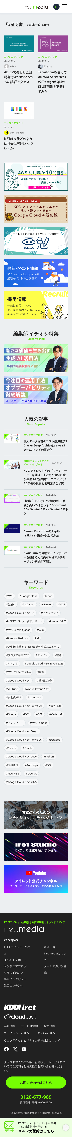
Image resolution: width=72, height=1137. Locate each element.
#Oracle (27, 748)
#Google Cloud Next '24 (20, 613)
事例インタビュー (15, 979)
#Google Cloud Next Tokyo (22, 731)
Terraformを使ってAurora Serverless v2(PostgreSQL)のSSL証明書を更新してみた (52, 82)
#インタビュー (14, 723)
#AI (37, 638)
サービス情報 (29, 1026)
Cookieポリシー (48, 1033)
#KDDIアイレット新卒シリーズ (24, 621)
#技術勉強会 (44, 680)
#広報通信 (12, 765)
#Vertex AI (55, 714)
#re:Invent (28, 604)
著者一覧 (49, 947)
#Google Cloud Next (18, 680)
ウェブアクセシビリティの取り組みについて (32, 1040)
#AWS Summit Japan (18, 630)
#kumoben (34, 697)
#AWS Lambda (38, 723)
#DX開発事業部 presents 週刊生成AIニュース (32, 646)
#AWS (9, 596)
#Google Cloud (29, 596)
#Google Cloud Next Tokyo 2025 (44, 663)
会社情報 (9, 1026)
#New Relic (12, 773)
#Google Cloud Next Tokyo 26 (24, 739)
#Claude (11, 748)
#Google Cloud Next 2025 (21, 782)
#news (48, 596)
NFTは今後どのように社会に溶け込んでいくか (18, 143)
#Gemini (46, 604)
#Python (48, 756)
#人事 (40, 630)
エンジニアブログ (13, 56)
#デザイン (42, 655)
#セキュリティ (49, 613)
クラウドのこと (14, 972)
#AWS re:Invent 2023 (37, 689)
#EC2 (48, 765)
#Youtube (12, 689)
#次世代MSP (13, 697)
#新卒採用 (55, 706)
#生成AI (10, 604)
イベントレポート (15, 960)
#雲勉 (58, 655)
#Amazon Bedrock (17, 638)
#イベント (12, 663)
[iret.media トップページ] (24, 931)
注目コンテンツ (14, 985)
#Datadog (54, 739)
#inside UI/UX (57, 621)
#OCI (26, 714)
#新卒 (40, 672)
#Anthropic (31, 765)
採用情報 (49, 1026)
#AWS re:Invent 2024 (18, 672)
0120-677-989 (36, 1097)
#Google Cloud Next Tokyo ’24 (24, 706)
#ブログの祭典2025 (17, 655)
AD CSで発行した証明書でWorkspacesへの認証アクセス (18, 77)
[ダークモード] (56, 7)
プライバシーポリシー (18, 1033)
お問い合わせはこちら (36, 1082)
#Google (11, 714)
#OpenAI (31, 773)
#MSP (61, 604)
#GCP (39, 714)
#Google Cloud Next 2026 (21, 756)
